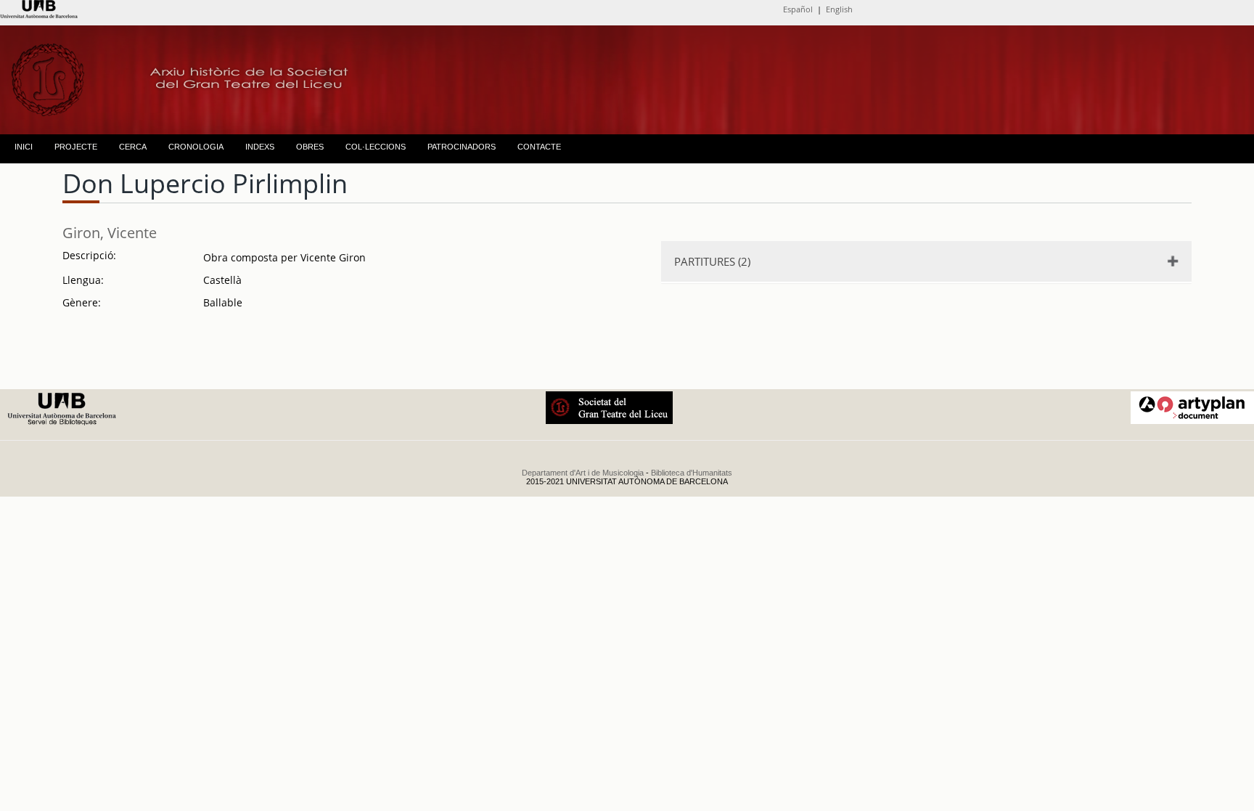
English (839, 9)
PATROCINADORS (461, 146)
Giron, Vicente (109, 233)
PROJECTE (75, 146)
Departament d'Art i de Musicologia (583, 472)
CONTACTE (539, 146)
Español (798, 9)
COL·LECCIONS (375, 146)
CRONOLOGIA (196, 146)
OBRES (310, 146)
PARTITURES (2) (712, 261)
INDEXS (259, 146)
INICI (24, 146)
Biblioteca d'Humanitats (691, 472)
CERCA (133, 146)
